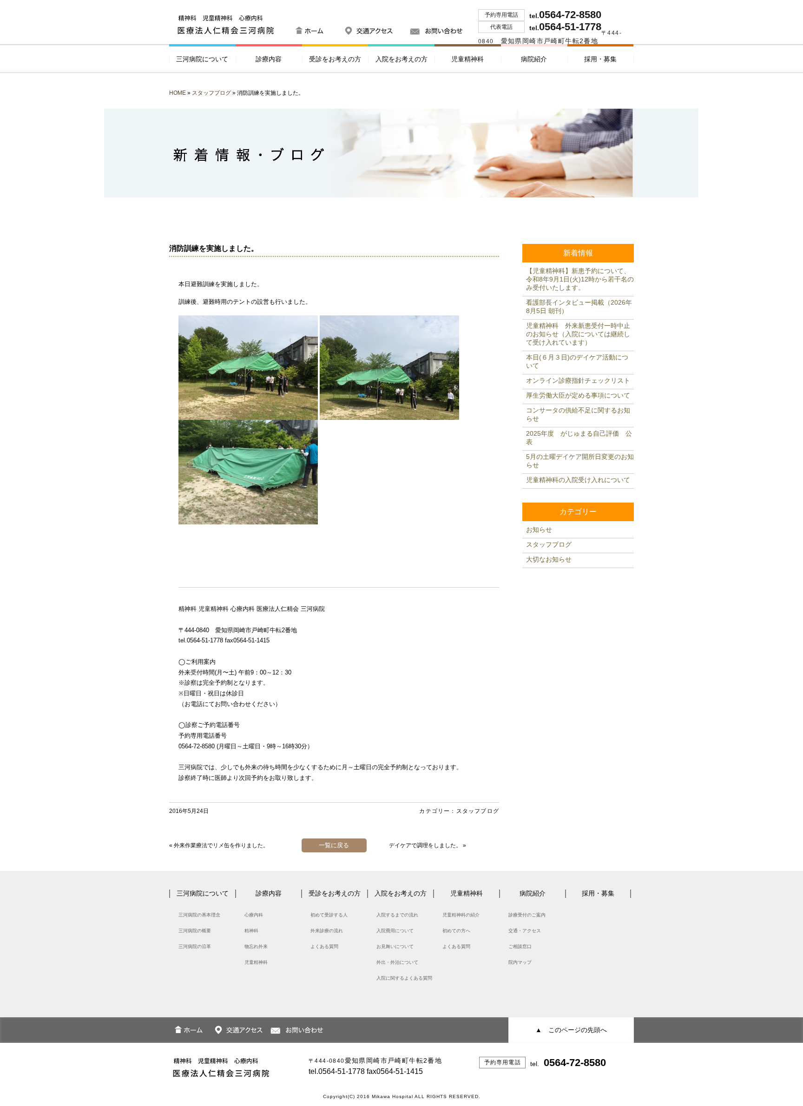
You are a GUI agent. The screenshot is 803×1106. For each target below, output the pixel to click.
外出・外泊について (397, 962)
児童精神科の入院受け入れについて (578, 480)
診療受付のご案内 (527, 914)
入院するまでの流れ (397, 914)
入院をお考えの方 (401, 59)
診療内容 (269, 59)
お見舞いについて (395, 946)
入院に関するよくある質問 (404, 978)
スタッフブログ (211, 93)
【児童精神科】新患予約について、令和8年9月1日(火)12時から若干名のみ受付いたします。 (580, 279)
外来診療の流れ (326, 930)
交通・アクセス (524, 930)
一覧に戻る (334, 845)
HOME (177, 93)
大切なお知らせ (549, 559)
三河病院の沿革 (194, 946)
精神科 (251, 930)
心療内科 (253, 914)
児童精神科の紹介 (461, 914)
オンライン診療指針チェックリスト (578, 380)
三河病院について (202, 59)
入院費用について (395, 930)
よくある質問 (324, 946)
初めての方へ (456, 930)
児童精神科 (467, 59)
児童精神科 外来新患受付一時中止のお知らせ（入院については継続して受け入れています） (578, 334)
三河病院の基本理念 (199, 914)
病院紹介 (534, 59)
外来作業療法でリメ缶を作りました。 (221, 845)
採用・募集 (600, 59)
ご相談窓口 (520, 946)
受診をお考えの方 (335, 59)
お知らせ (539, 529)
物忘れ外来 (256, 946)
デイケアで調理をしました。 (425, 845)
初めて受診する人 (329, 914)
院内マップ (520, 962)
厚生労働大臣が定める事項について (578, 395)
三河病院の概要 (194, 930)
